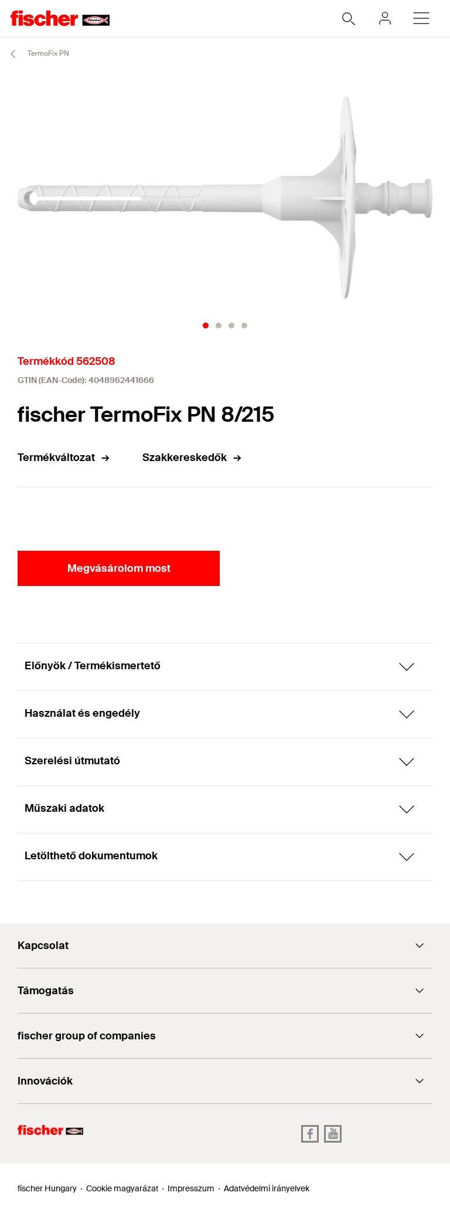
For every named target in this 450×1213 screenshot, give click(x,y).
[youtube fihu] (333, 1134)
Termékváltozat (56, 457)
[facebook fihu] (310, 1134)
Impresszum (191, 1188)
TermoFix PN (47, 53)
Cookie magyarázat (122, 1188)
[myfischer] (385, 18)
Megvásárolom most (119, 568)
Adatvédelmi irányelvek (266, 1188)
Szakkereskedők (184, 457)
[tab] (206, 325)
